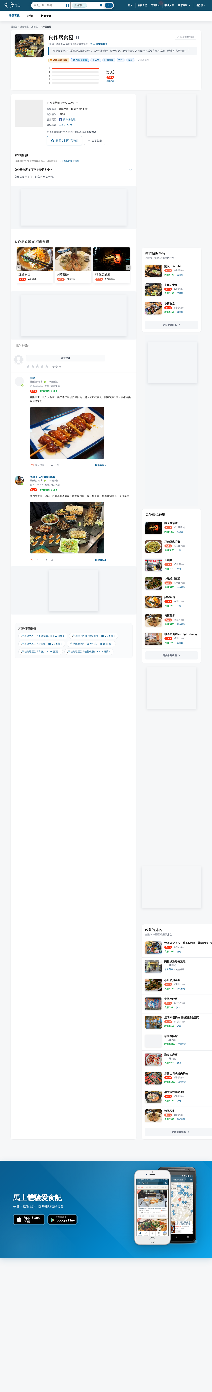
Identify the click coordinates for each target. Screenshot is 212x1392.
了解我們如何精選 (98, 44)
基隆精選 (24, 26)
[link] (180, 274)
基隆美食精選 (60, 60)
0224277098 (65, 124)
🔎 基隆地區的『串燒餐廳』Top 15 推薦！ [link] (43, 635)
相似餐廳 (46, 15)
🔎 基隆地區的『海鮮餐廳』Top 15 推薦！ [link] (93, 635)
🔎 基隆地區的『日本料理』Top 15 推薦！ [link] (91, 643)
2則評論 (110, 81)
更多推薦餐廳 (170, 655)
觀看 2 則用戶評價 (67, 140)
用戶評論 (22, 345)
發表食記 (142, 5)
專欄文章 (169, 5)
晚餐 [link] (130, 60)
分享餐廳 (97, 140)
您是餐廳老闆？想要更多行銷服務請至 (71, 132)
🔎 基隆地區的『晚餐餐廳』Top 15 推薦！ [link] (89, 651)
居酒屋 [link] (95, 60)
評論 (30, 15)
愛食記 (14, 26)
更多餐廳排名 (170, 324)
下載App (155, 5)
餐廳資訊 (14, 15)
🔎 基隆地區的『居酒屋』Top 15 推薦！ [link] (41, 643)
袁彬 (32, 378)
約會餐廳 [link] (180, 969)
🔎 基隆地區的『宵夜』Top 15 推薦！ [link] (40, 651)
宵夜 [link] (120, 60)
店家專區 (183, 5)
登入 (130, 5)
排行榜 (199, 5)
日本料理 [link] (108, 60)
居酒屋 (34, 26)
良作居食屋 (61, 37)
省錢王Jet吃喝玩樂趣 (42, 477)
